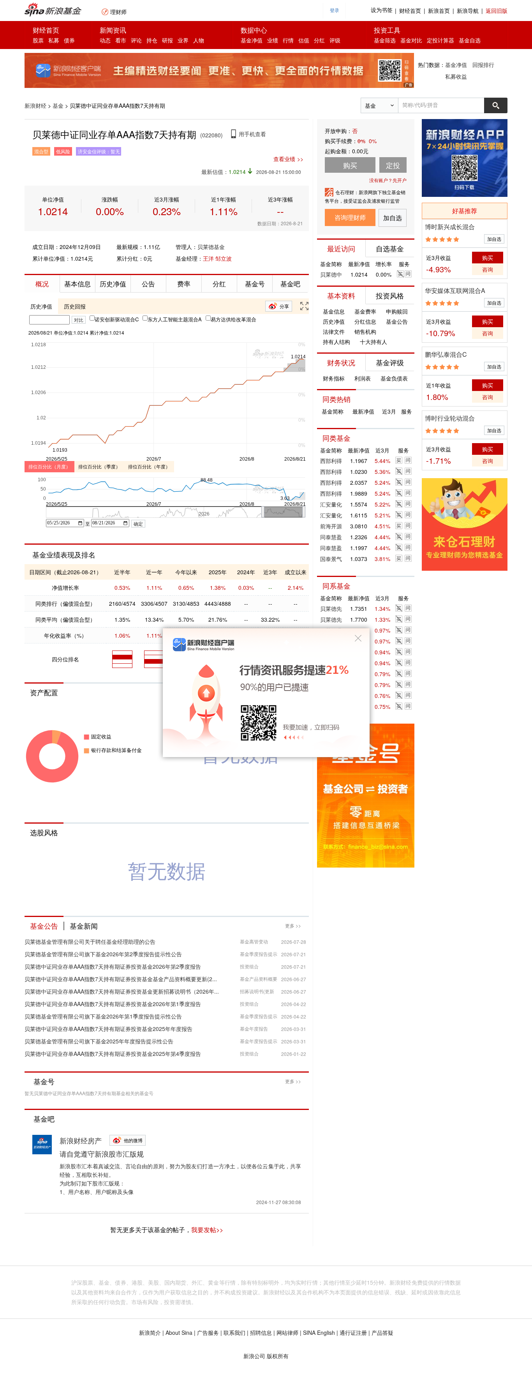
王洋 (208, 258)
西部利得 (331, 461)
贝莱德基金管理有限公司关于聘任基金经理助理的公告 (90, 941)
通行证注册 (353, 1332)
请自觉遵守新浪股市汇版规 (102, 1153)
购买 (487, 257)
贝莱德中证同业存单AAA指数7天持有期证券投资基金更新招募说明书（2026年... (122, 991)
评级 (334, 40)
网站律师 (287, 1332)
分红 (319, 40)
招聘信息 (261, 1332)
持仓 (151, 40)
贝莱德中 (331, 274)
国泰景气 (331, 559)
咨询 (487, 269)
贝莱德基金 (211, 247)
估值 (303, 40)
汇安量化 (331, 504)
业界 (183, 40)
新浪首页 (439, 10)
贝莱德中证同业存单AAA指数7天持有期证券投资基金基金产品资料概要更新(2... (121, 979)
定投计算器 (440, 40)
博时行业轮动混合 (450, 418)
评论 (136, 40)
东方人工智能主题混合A (175, 319)
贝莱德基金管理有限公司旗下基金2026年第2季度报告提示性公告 (103, 954)
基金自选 (470, 40)
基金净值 (251, 40)
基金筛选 (385, 40)
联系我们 (234, 1332)
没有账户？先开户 (388, 180)
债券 (69, 40)
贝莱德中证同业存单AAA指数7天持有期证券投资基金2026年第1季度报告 (113, 1004)
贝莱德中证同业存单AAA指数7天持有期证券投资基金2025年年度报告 (108, 1029)
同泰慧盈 (331, 537)
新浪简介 (150, 1332)
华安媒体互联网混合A (455, 290)
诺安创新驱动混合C (117, 319)
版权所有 (278, 1356)
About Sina (179, 1332)
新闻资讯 (113, 30)
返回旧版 (496, 10)
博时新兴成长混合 (450, 226)
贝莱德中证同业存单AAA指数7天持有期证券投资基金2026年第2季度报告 (113, 966)
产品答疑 (382, 1332)
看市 (120, 40)
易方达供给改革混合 (233, 319)
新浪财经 (35, 105)
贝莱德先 (331, 608)
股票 (38, 40)
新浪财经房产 (81, 1140)
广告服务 (208, 1332)
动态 (105, 40)
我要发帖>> (207, 1229)
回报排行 (483, 64)
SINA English (319, 1332)
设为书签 (382, 10)
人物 (198, 40)
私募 (53, 40)
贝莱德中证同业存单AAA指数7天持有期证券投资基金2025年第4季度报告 (113, 1053)
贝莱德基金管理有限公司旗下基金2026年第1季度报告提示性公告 (103, 1016)
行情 (288, 40)
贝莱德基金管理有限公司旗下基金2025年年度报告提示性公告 (99, 1041)
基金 (58, 105)
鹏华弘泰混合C (446, 354)
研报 (167, 40)
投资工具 (387, 30)
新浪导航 (468, 10)
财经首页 (410, 10)
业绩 (272, 40)
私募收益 (456, 76)
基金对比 (411, 40)
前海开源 (331, 526)
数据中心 (254, 30)
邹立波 (223, 258)
